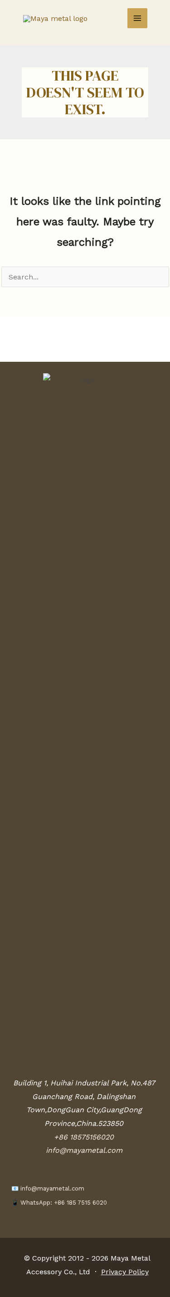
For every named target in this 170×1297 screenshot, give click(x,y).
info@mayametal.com (84, 1150)
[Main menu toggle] (137, 18)
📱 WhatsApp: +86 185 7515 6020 (59, 1202)
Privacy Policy (125, 1271)
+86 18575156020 (84, 1137)
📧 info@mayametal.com (47, 1188)
